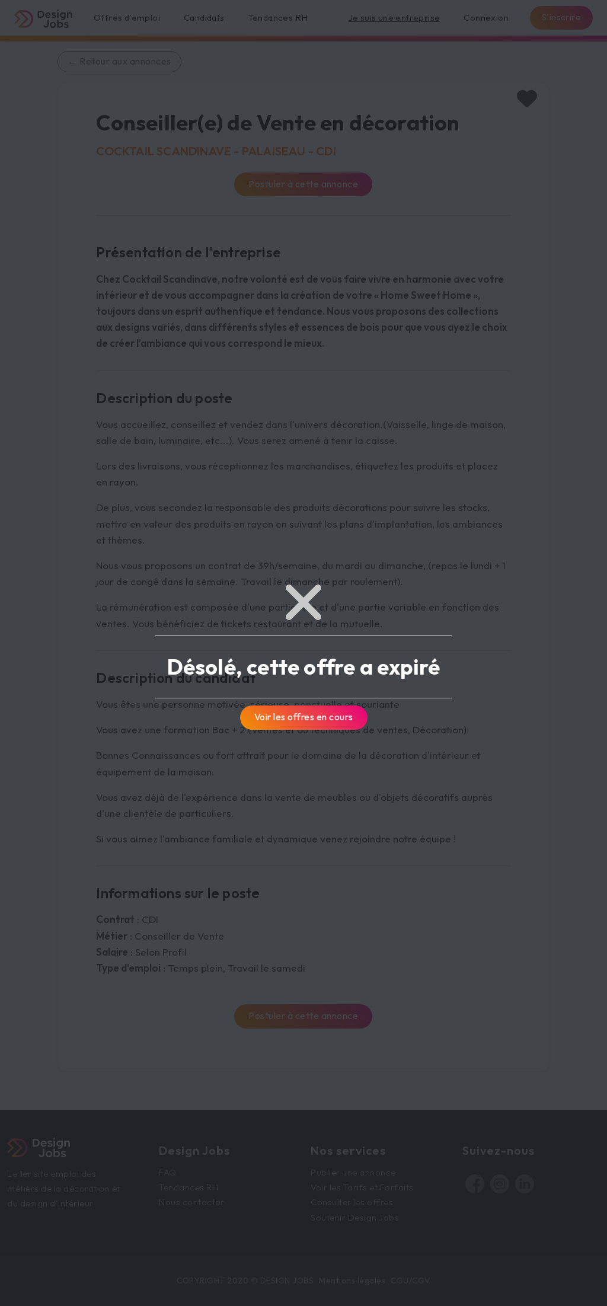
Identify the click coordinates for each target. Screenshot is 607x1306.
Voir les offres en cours (303, 717)
